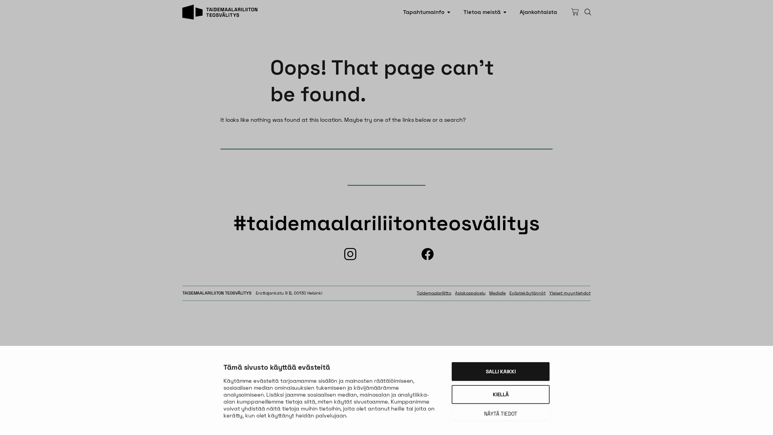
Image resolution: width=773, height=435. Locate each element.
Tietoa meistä (482, 11)
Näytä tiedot (500, 412)
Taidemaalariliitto (434, 293)
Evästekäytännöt (527, 293)
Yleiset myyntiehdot (570, 293)
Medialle (497, 293)
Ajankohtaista (538, 11)
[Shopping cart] (575, 12)
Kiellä (501, 393)
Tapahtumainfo (423, 11)
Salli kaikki (501, 370)
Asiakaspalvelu (470, 293)
